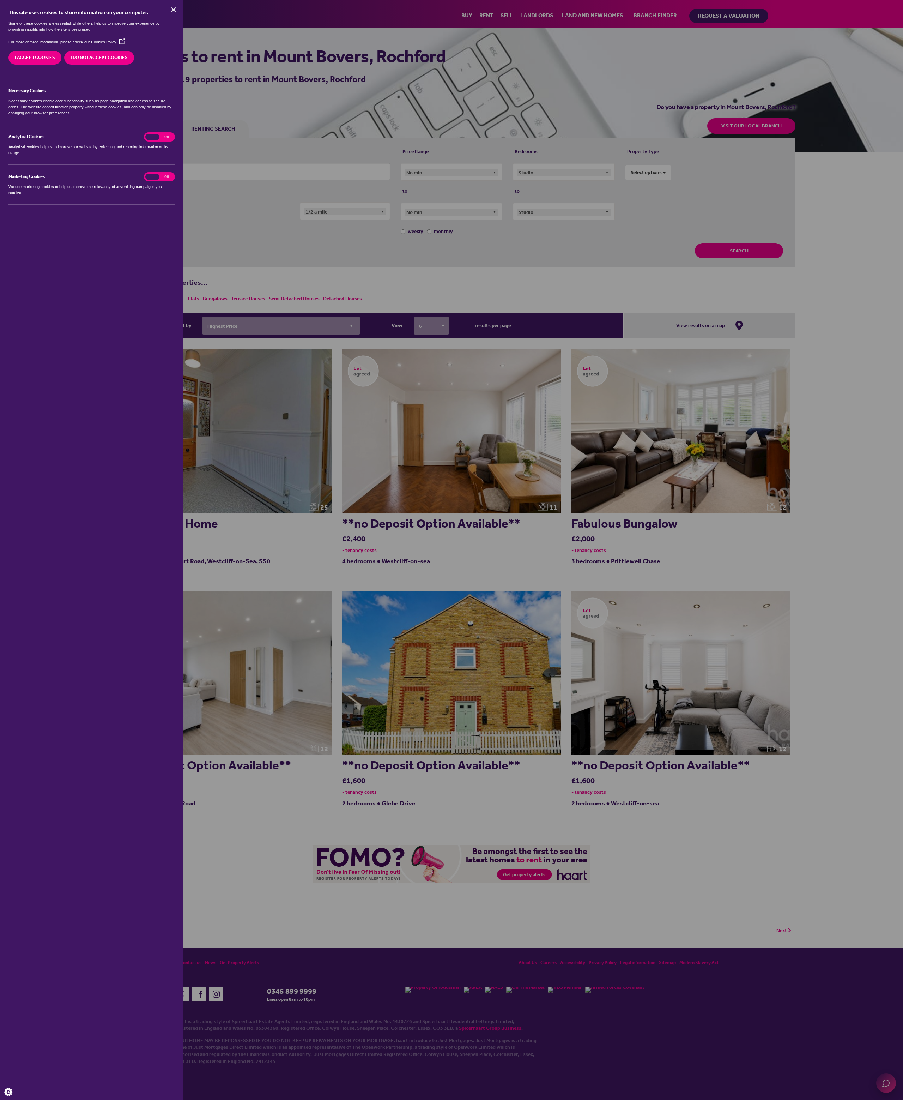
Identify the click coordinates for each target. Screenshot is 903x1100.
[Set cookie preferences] (14, 1086)
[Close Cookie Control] (173, 10)
